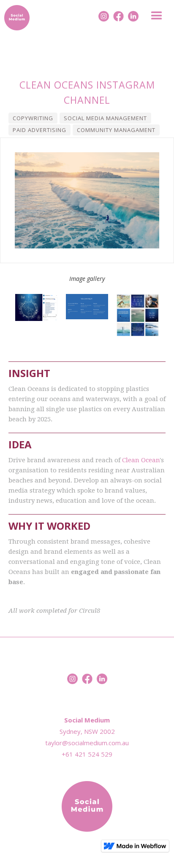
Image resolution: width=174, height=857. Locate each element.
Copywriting (33, 118)
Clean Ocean (141, 460)
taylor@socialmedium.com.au (87, 742)
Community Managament (116, 130)
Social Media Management (105, 118)
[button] (157, 17)
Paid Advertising (39, 130)
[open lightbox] (36, 307)
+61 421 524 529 (87, 754)
